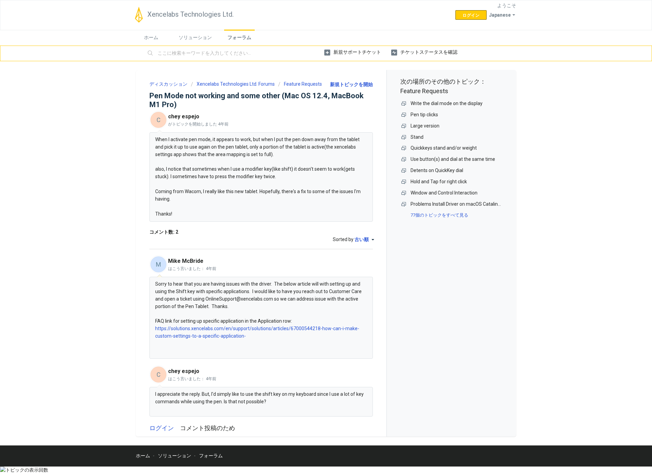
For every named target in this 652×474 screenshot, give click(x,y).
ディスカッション (168, 84)
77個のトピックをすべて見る (439, 215)
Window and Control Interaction (444, 193)
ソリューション (195, 37)
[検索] (150, 53)
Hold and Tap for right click (439, 181)
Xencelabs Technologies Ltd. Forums (236, 84)
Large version (425, 126)
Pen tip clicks (424, 114)
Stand (417, 137)
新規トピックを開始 (351, 84)
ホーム (151, 37)
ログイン (161, 427)
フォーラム (239, 37)
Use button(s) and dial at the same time (453, 159)
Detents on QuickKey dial (437, 170)
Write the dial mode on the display (447, 103)
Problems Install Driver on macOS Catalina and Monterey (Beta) (478, 204)
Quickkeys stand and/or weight (444, 148)
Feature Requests (303, 84)
